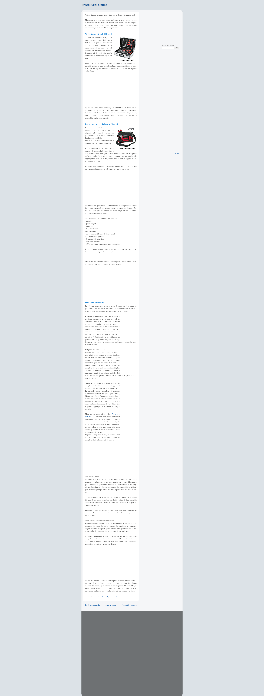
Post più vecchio (129, 604)
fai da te (102, 597)
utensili (118, 597)
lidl (107, 597)
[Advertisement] (111, 89)
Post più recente (92, 604)
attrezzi (96, 597)
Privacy (176, 153)
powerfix (112, 597)
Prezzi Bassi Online (94, 4)
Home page (110, 604)
